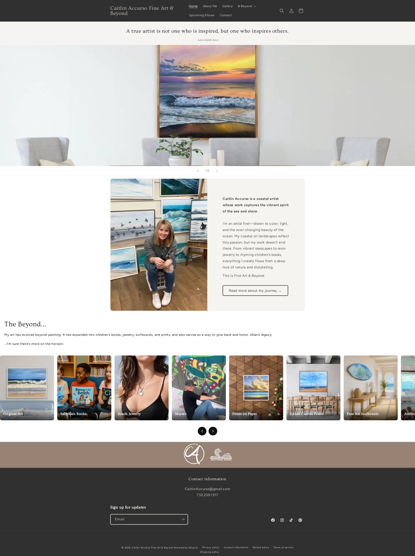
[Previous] (202, 431)
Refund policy (261, 547)
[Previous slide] (198, 171)
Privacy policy (211, 547)
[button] (246, 6)
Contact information (236, 547)
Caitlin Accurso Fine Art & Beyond (152, 547)
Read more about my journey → (255, 290)
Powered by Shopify (186, 547)
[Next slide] (217, 171)
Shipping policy (209, 551)
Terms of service (283, 547)
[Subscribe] (183, 519)
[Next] (213, 431)
